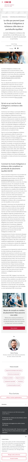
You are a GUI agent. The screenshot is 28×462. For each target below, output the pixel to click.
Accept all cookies (14, 458)
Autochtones (20, 381)
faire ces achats (18, 97)
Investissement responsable (9, 381)
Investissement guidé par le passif (13, 385)
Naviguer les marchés (20, 377)
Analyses (5, 16)
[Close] (26, 436)
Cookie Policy (19, 444)
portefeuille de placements (7, 180)
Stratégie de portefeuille (18, 16)
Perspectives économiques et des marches (14, 370)
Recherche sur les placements (13, 374)
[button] (1, 9)
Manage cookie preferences (14, 454)
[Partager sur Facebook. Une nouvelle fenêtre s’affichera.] (15, 48)
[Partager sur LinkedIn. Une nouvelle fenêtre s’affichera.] (17, 48)
